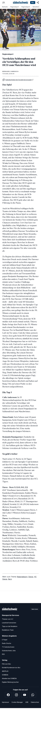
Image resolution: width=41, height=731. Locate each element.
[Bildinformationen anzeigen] (39, 48)
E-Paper (4, 640)
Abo (32, 2)
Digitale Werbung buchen (10, 682)
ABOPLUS (5, 671)
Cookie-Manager (17, 702)
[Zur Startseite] (20, 2)
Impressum (5, 702)
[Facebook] (8, 695)
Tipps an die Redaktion (9, 626)
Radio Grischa (6, 643)
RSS (3, 654)
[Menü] (3, 2)
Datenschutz (35, 702)
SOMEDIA (5, 675)
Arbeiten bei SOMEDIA (9, 678)
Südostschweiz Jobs (9, 650)
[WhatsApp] (32, 695)
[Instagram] (16, 695)
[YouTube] (24, 695)
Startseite (5, 7)
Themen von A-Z (7, 619)
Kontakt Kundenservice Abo (11, 667)
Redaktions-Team (8, 630)
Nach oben (35, 609)
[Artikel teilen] (38, 2)
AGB (26, 702)
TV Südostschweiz (8, 647)
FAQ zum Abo (6, 664)
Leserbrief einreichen (9, 623)
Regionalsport (14, 7)
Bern (10, 579)
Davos (30, 577)
